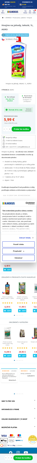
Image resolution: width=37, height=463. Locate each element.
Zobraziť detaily (25, 238)
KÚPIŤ (9, 269)
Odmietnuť (18, 258)
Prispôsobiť (17, 251)
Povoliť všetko (18, 244)
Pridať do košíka (23, 458)
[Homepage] (12, 12)
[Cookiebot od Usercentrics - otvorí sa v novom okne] (26, 203)
